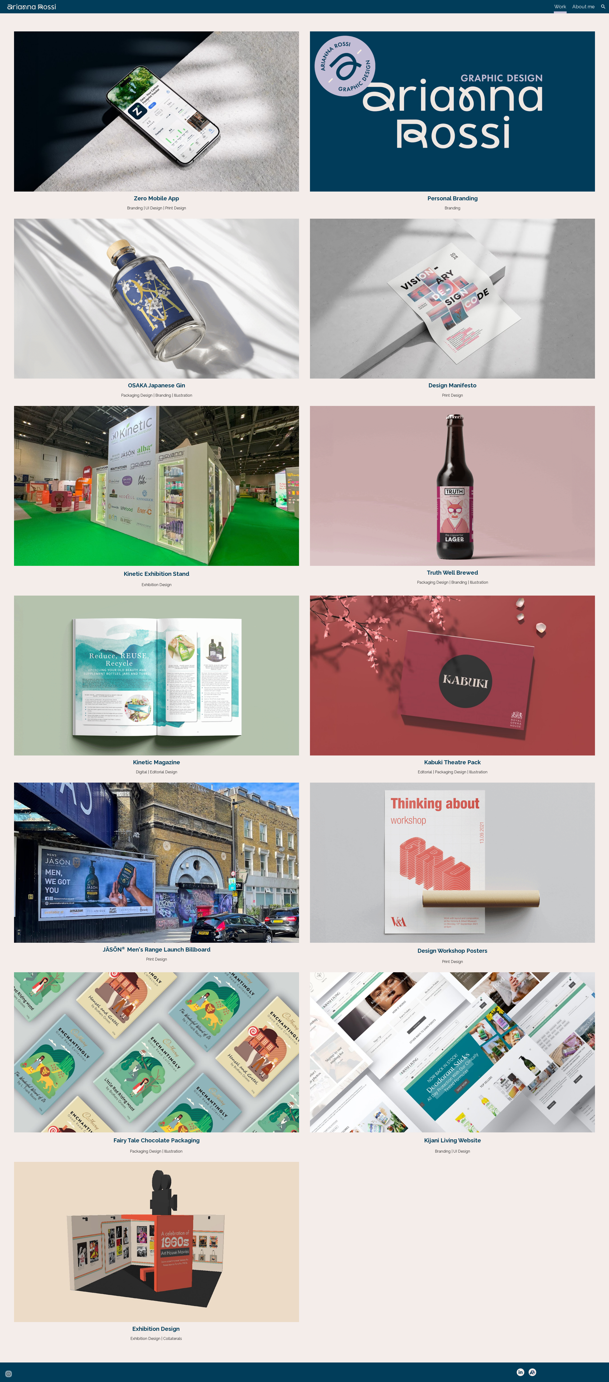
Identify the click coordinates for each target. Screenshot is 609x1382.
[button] (603, 6)
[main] (156, 198)
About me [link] (583, 7)
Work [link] (560, 7)
